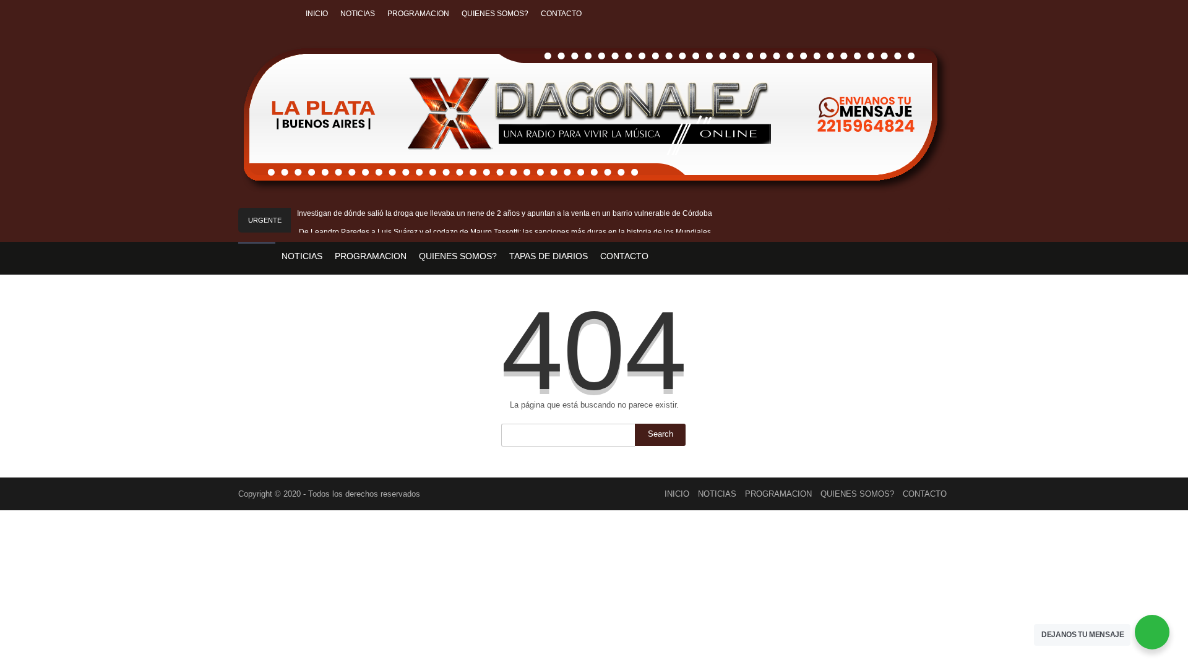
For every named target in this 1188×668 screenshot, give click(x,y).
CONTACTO (561, 13)
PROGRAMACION (418, 13)
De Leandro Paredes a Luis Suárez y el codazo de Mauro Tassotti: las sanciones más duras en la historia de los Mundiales (505, 232)
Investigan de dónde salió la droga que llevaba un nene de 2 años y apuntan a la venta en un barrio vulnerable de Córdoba (504, 213)
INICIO (317, 13)
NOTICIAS (357, 13)
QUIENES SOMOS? (495, 13)
